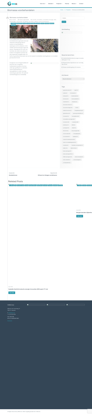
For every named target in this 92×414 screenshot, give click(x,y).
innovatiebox (39, 19)
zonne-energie (76, 159)
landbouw (33, 23)
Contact (81, 3)
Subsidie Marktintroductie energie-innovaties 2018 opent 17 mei (28, 289)
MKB (73, 124)
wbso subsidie (66, 159)
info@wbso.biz (11, 312)
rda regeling (25, 21)
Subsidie (65, 145)
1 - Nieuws (11, 185)
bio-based (73, 93)
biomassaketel (75, 98)
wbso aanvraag (67, 151)
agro (76, 90)
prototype (66, 127)
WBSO (65, 148)
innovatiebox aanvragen (48, 19)
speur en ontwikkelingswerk (69, 142)
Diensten (50, 3)
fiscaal (24, 23)
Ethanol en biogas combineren (47, 175)
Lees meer (11, 292)
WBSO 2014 (73, 148)
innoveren (66, 122)
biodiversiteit (75, 95)
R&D (55, 19)
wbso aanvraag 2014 (68, 153)
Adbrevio (38, 411)
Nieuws (74, 3)
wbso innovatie (79, 156)
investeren (75, 122)
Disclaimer (9, 320)
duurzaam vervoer (67, 104)
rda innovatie (19, 21)
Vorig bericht (11, 173)
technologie (13, 25)
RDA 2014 (65, 130)
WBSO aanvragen (67, 156)
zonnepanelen (66, 162)
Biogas (18, 23)
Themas (67, 3)
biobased (65, 95)
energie (26, 185)
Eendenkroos (13, 175)
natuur (42, 23)
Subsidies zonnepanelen (77, 145)
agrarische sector (67, 90)
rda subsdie (31, 21)
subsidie (55, 185)
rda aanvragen (13, 21)
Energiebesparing (79, 110)
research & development (43, 21)
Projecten (58, 3)
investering (50, 185)
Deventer (74, 101)
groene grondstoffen (78, 113)
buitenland (66, 101)
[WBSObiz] (7, 18)
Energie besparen (32, 185)
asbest (65, 93)
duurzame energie (20, 185)
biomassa (65, 98)
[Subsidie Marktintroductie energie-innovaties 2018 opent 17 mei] (41, 234)
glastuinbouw (39, 185)
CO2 (21, 23)
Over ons (42, 3)
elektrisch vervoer (67, 110)
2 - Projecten (68, 9)
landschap (38, 23)
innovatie (34, 19)
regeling (36, 21)
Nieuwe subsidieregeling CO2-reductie (72, 67)
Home (61, 9)
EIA (77, 107)
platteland (52, 23)
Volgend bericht (53, 173)
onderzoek (47, 23)
